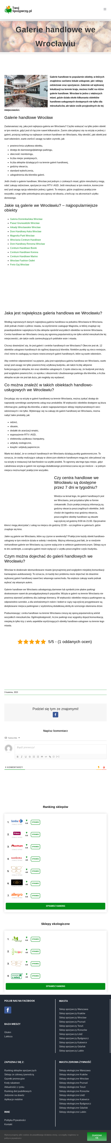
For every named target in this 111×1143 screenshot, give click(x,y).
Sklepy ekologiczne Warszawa (74, 1070)
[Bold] (18, 756)
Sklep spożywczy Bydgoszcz (74, 1038)
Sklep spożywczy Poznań (72, 1022)
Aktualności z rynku (14, 1087)
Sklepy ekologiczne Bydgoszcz (75, 1103)
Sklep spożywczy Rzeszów (73, 1030)
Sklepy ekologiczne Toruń (72, 1087)
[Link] (50, 756)
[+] (57, 756)
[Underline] (26, 756)
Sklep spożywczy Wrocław (72, 1017)
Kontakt (8, 1124)
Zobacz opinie (17, 824)
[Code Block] (46, 756)
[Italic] (22, 756)
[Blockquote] (42, 756)
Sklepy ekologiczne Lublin (72, 1112)
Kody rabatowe (12, 1083)
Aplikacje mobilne (13, 1099)
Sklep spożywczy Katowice (73, 1042)
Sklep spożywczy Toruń (71, 1026)
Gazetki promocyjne (14, 1078)
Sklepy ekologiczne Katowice (74, 1099)
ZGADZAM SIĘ (97, 1136)
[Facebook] (7, 1010)
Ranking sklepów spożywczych (20, 1070)
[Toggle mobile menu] (105, 9)
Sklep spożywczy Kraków (72, 1013)
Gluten (7, 1032)
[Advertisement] (57, 65)
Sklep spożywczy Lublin (71, 1050)
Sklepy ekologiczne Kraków (73, 1074)
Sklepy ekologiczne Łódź (72, 1095)
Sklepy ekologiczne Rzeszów (74, 1091)
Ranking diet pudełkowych (18, 1091)
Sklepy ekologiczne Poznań (73, 1083)
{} (54, 756)
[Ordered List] (34, 756)
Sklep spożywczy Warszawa (73, 1009)
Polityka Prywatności (15, 1120)
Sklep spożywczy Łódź (71, 1034)
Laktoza (8, 1036)
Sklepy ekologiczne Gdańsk (73, 1108)
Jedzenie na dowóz (14, 1095)
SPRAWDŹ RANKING (55, 906)
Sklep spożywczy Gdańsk (72, 1046)
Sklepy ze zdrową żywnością (19, 1074)
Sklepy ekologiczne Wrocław (74, 1078)
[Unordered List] (38, 756)
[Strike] (30, 756)
